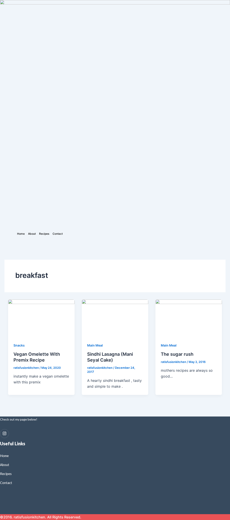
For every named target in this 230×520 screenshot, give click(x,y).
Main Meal (95, 345)
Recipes (44, 233)
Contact (58, 233)
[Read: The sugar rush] (188, 318)
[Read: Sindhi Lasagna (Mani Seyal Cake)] (115, 318)
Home (21, 233)
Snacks (19, 345)
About (32, 233)
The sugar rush (177, 354)
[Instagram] (4, 433)
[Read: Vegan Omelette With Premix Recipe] (41, 318)
